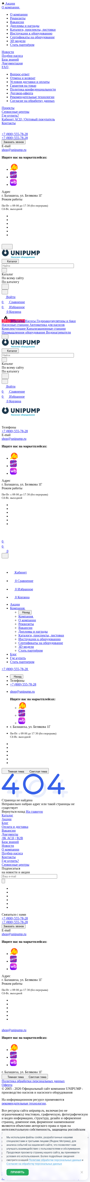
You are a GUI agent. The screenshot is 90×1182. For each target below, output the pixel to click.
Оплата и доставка (15, 826)
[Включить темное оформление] (7, 246)
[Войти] (3, 536)
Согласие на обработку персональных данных (34, 1163)
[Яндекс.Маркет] (14, 169)
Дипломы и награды (24, 26)
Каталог (7, 815)
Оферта (7, 1085)
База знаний (10, 842)
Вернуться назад (13, 811)
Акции (7, 819)
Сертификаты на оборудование (32, 37)
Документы (10, 834)
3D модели (18, 41)
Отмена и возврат (22, 78)
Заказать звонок (13, 142)
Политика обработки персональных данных (33, 1081)
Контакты (9, 857)
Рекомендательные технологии (32, 97)
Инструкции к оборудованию (31, 33)
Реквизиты (18, 18)
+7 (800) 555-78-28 (15, 134)
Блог (5, 823)
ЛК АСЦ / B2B (12, 838)
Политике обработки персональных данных (55, 1160)
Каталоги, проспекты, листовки (33, 29)
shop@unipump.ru (14, 150)
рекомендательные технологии (24, 1103)
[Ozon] (13, 177)
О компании (19, 14)
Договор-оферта (21, 93)
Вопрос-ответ (20, 74)
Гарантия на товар (23, 85)
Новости (8, 845)
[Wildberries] (13, 184)
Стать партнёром (22, 45)
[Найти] (5, 286)
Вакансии (17, 22)
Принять (17, 1172)
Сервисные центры (15, 864)
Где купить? (10, 861)
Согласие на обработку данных (32, 101)
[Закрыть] (5, 555)
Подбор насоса (12, 853)
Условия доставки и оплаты (30, 82)
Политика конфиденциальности (33, 89)
